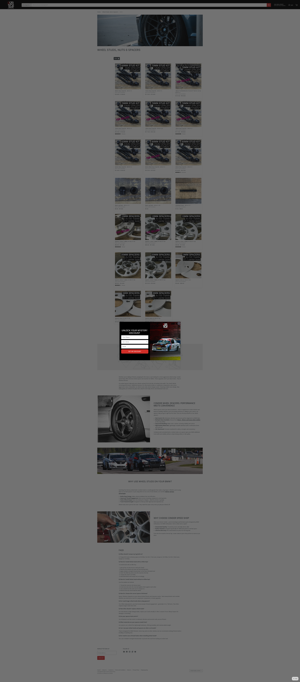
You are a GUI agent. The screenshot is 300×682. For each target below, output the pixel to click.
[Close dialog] (179, 323)
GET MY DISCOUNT (134, 351)
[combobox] (134, 342)
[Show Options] (147, 342)
